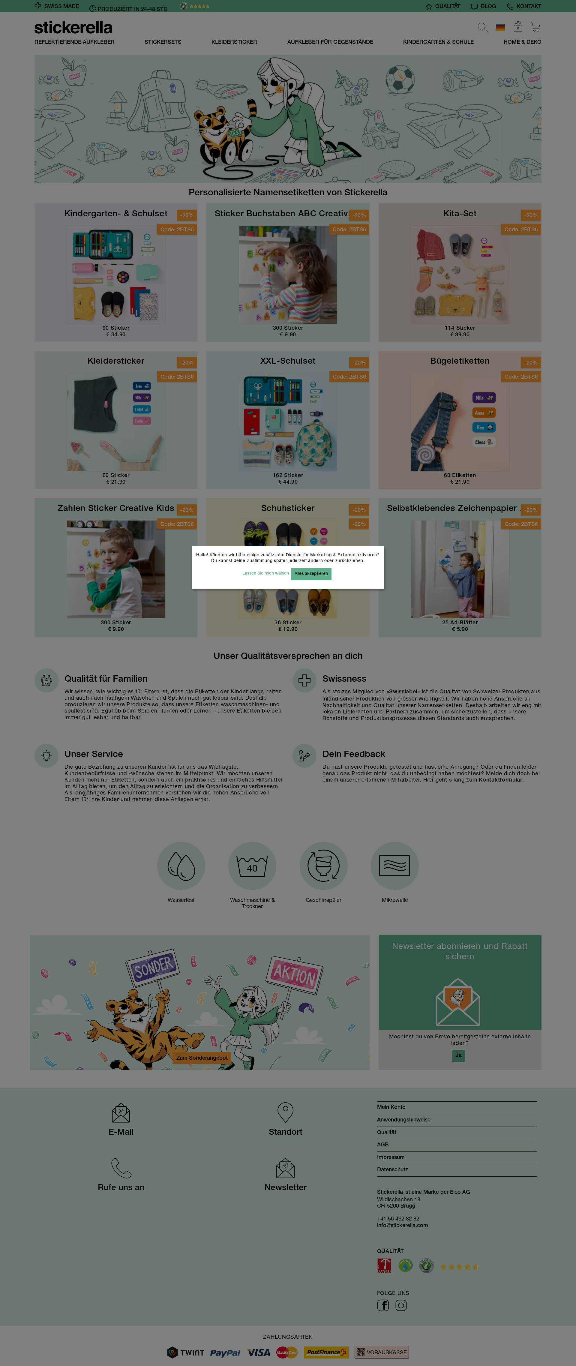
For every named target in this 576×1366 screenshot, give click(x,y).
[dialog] (288, 683)
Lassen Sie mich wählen (265, 574)
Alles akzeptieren (311, 574)
